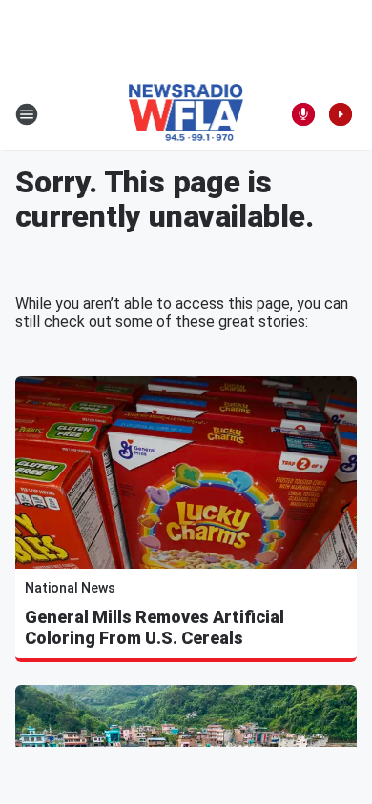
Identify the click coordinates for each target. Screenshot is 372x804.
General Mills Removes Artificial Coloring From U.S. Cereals (154, 627)
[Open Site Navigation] (26, 114)
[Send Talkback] (303, 114)
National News (70, 587)
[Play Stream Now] (340, 114)
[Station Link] (186, 114)
